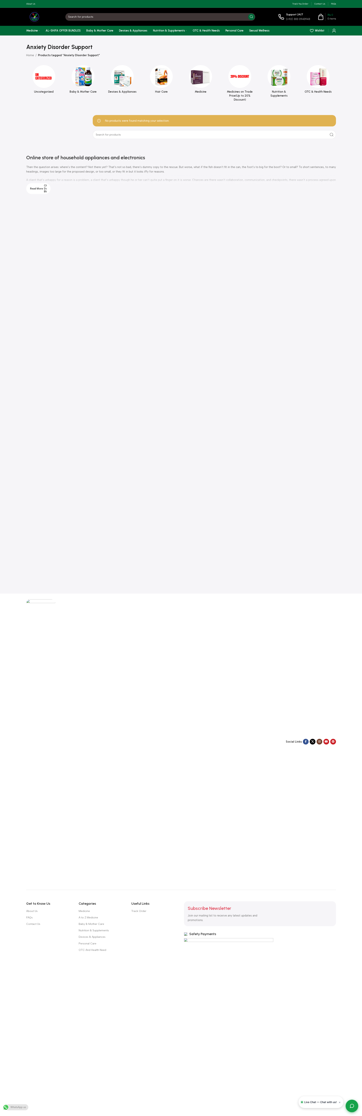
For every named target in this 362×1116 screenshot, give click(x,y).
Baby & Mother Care (91, 924)
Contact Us (33, 924)
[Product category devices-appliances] (122, 80)
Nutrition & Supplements (94, 930)
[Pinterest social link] (333, 742)
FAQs (29, 917)
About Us (32, 911)
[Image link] (40, 741)
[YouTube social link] (326, 742)
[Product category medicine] (200, 80)
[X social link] (312, 742)
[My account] (334, 30)
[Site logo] (34, 16)
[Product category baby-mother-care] (83, 80)
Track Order (138, 911)
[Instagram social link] (319, 742)
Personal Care (87, 943)
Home (30, 55)
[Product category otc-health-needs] (318, 80)
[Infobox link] (294, 16)
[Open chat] (352, 1106)
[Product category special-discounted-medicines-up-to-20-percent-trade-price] (239, 84)
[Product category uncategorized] (44, 80)
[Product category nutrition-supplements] (279, 82)
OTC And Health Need (92, 950)
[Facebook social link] (306, 742)
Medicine (84, 911)
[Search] (251, 17)
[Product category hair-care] (161, 80)
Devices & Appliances (92, 937)
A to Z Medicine (88, 917)
